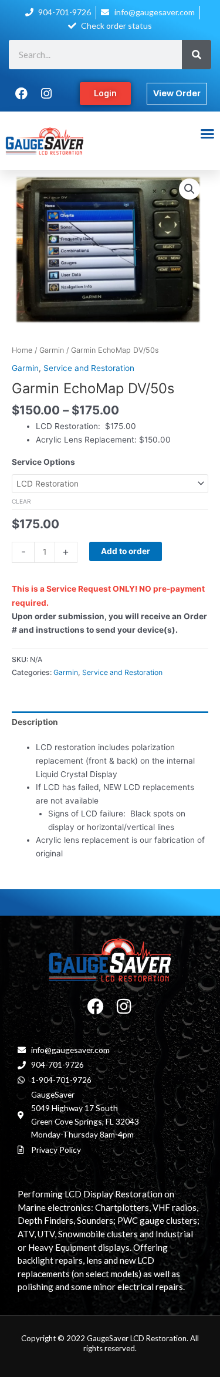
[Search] (196, 54)
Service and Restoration (88, 368)
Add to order (125, 551)
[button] (207, 134)
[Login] (105, 93)
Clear (21, 501)
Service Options (43, 462)
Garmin (51, 350)
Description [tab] (35, 722)
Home (22, 350)
